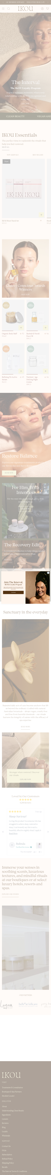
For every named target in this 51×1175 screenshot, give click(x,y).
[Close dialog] (48, 573)
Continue (13, 592)
